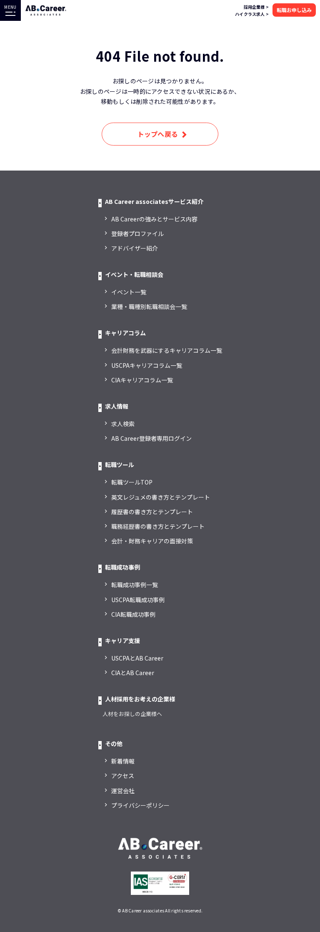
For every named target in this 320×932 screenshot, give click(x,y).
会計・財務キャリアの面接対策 (152, 541)
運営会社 (123, 790)
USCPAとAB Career (137, 658)
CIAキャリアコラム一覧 (142, 380)
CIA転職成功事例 (133, 614)
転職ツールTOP (131, 482)
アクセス (122, 775)
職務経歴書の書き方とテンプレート (158, 526)
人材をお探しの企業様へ (132, 714)
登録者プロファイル (137, 233)
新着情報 (123, 761)
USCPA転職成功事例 (138, 599)
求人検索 (123, 424)
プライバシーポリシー (140, 805)
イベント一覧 (128, 292)
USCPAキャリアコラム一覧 (146, 365)
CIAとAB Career (132, 672)
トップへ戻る (158, 134)
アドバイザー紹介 (134, 248)
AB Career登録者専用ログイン (151, 438)
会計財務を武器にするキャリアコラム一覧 (166, 350)
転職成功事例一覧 (134, 584)
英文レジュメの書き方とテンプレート (160, 497)
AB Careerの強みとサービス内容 (154, 219)
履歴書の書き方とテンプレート (152, 511)
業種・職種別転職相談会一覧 (149, 306)
